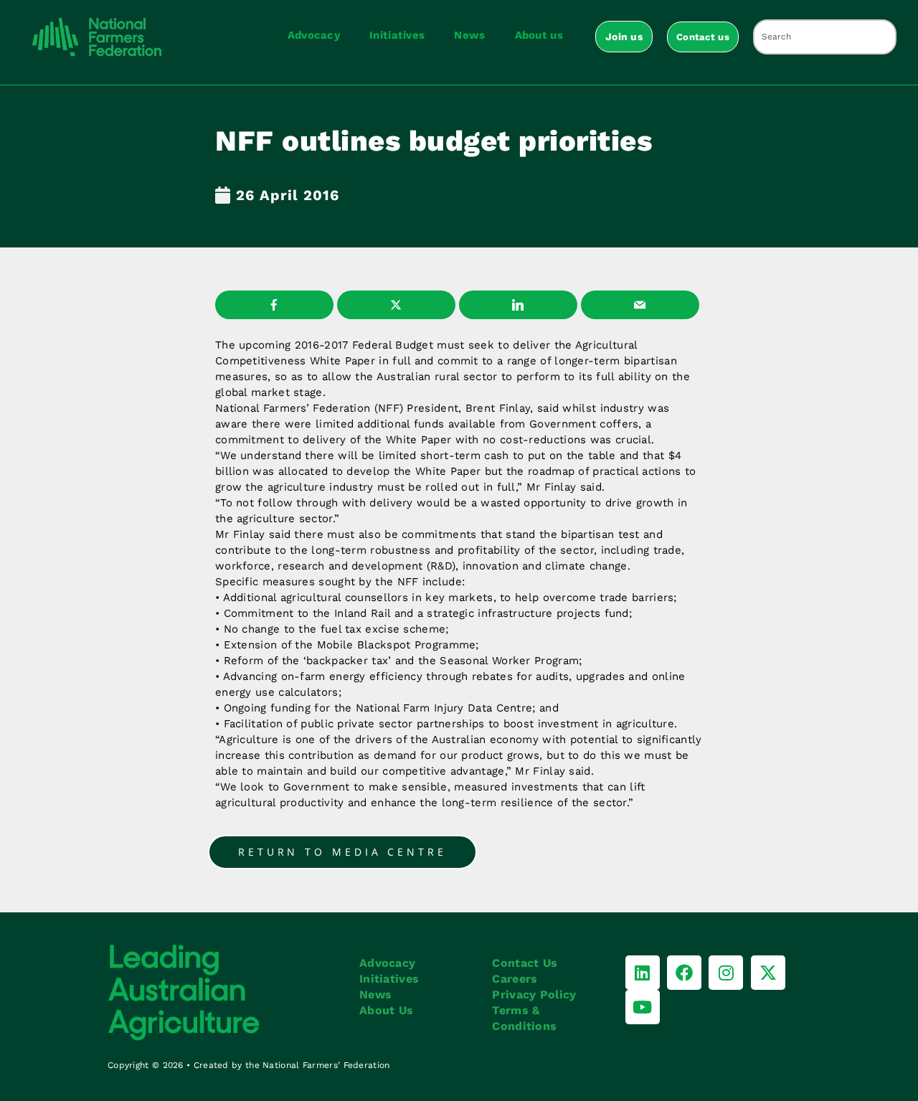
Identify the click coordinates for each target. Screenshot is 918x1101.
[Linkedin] (642, 972)
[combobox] (824, 37)
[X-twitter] (768, 972)
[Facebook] (684, 972)
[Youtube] (642, 1007)
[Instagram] (726, 972)
